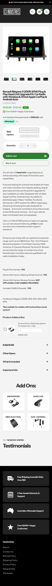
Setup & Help (9, 569)
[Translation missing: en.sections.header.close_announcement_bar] (50, 2)
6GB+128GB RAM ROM (29, 136)
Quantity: (11, 145)
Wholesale (8, 573)
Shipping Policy (10, 560)
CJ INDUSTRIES (9, 103)
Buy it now (11, 163)
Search (6, 547)
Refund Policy (9, 556)
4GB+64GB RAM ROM (29, 130)
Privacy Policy (9, 564)
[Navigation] (46, 12)
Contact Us (8, 551)
